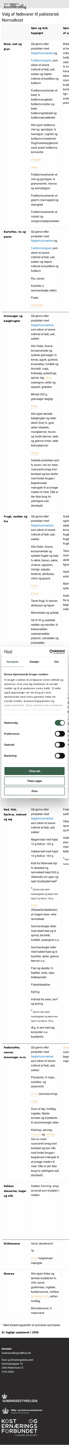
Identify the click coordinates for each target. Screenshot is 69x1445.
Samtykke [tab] (12, 661)
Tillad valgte (34, 780)
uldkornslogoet (42, 60)
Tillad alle (34, 770)
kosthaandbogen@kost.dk (16, 1353)
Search (22, 5)
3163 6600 (8, 1371)
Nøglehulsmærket (42, 53)
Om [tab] (56, 661)
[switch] (60, 733)
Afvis (34, 790)
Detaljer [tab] (34, 661)
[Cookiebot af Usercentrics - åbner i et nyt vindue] (49, 652)
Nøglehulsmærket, (42, 818)
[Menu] (13, 5)
